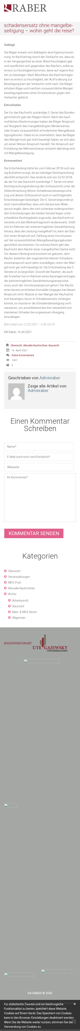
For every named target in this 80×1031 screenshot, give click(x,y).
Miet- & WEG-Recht (24, 612)
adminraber (49, 377)
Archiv (12, 594)
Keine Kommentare (23, 355)
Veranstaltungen (19, 576)
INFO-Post (14, 582)
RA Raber (35, 993)
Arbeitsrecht (20, 600)
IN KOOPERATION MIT (18, 643)
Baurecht (54, 345)
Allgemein (18, 617)
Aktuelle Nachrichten (35, 345)
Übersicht (16, 345)
